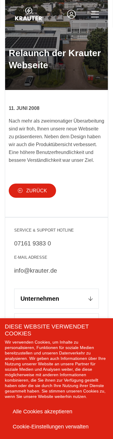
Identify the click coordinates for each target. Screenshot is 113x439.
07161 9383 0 (32, 243)
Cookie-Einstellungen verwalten (51, 427)
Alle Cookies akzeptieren (42, 412)
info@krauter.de (35, 270)
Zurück (36, 190)
